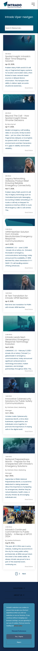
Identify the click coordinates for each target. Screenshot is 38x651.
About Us (18, 595)
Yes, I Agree (19, 636)
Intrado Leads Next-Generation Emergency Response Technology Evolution (17, 341)
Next (24, 573)
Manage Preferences (19, 631)
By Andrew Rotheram (13, 540)
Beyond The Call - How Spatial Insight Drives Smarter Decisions (17, 118)
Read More (29, 88)
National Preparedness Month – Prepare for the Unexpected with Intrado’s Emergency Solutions (19, 463)
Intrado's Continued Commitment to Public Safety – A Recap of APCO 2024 (18, 533)
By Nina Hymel (10, 124)
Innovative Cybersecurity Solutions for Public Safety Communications (18, 401)
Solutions (18, 588)
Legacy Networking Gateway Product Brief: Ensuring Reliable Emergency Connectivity (18, 182)
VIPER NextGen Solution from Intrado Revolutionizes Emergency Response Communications (18, 236)
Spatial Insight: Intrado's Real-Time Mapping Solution (17, 58)
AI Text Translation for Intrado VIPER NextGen (16, 297)
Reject (19, 642)
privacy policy (18, 626)
